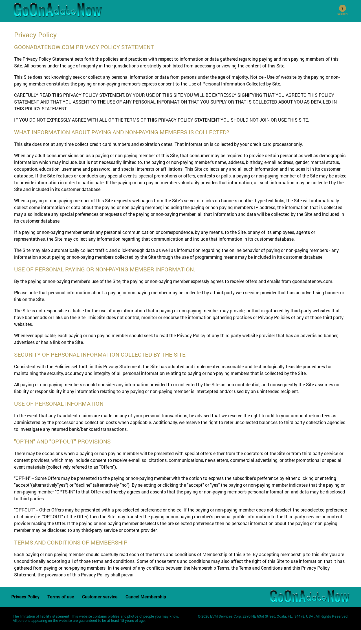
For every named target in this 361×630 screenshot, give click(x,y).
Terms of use (60, 597)
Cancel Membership (146, 597)
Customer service (100, 597)
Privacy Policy (25, 597)
